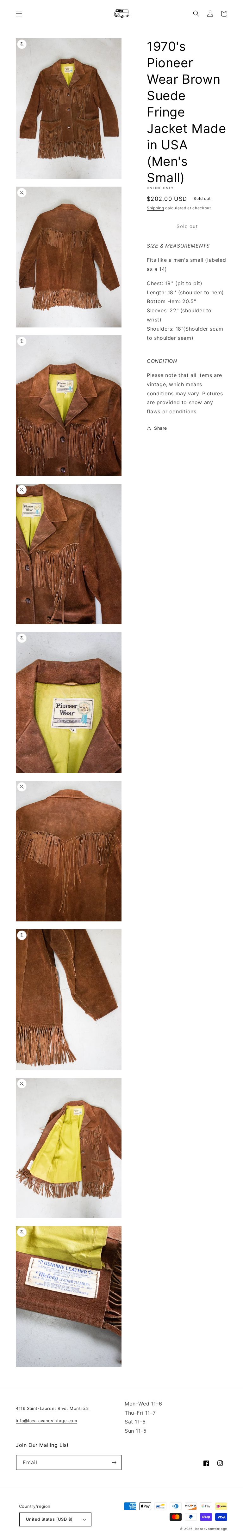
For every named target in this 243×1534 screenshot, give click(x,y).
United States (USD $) (49, 1519)
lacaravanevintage (211, 1529)
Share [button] (160, 428)
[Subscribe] (114, 1462)
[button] (19, 14)
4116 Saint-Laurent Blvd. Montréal (52, 1408)
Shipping (155, 208)
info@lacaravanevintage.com (46, 1420)
